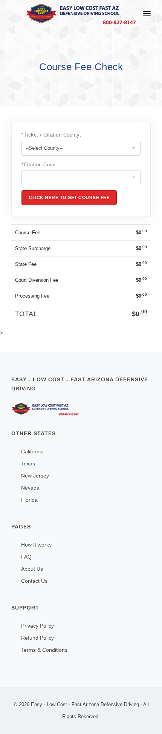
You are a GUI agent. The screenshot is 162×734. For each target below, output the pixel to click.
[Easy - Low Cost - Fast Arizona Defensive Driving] (81, 409)
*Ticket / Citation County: (51, 135)
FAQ (26, 557)
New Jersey (35, 476)
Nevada (30, 488)
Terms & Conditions (44, 650)
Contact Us (34, 581)
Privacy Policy (37, 626)
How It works (36, 545)
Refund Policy (37, 638)
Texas (28, 464)
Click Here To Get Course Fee (69, 197)
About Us (32, 569)
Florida (29, 500)
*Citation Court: (39, 164)
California (32, 451)
